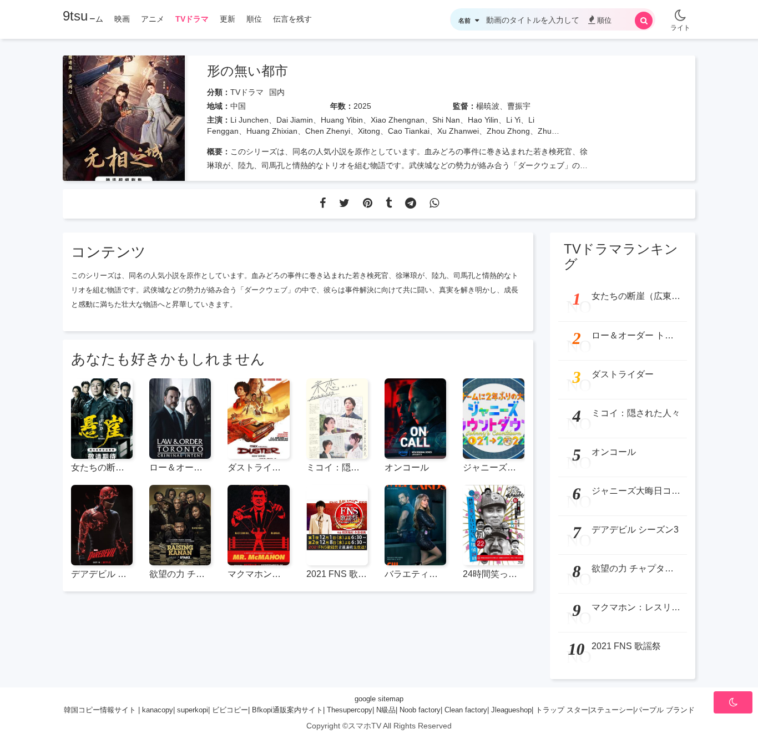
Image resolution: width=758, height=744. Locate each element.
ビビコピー (230, 710)
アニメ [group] (152, 18)
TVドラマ (247, 92)
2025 (362, 106)
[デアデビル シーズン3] (102, 525)
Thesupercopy (349, 710)
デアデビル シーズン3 (102, 574)
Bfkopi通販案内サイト (287, 710)
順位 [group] (254, 18)
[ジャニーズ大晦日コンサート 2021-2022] (493, 418)
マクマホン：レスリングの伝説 (258, 574)
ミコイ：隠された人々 (337, 467)
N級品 (386, 710)
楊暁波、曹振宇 (503, 106)
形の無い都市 (247, 70)
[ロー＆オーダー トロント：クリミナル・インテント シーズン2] (180, 418)
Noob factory (420, 710)
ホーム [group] (91, 18)
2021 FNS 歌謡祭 (337, 574)
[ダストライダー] (258, 418)
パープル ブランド (665, 710)
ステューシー (611, 710)
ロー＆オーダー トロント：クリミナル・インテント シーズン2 (180, 467)
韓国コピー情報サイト (100, 710)
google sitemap (379, 699)
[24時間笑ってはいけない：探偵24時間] (493, 525)
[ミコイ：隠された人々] (337, 418)
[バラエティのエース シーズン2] (415, 525)
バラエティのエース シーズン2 (415, 574)
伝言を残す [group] (292, 18)
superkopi (192, 710)
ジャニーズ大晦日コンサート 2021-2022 (493, 467)
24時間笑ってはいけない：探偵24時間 (493, 574)
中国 (238, 106)
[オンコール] (415, 418)
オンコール (407, 467)
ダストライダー (258, 467)
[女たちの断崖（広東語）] (102, 418)
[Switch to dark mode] (680, 11)
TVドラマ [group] (192, 18)
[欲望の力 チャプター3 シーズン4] (180, 525)
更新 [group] (227, 18)
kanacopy (157, 710)
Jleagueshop (511, 710)
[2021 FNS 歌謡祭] (337, 525)
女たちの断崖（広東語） (102, 467)
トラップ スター (561, 710)
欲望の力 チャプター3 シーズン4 (180, 574)
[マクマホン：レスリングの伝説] (258, 525)
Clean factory (465, 710)
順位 (604, 20)
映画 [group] (122, 18)
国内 (277, 92)
